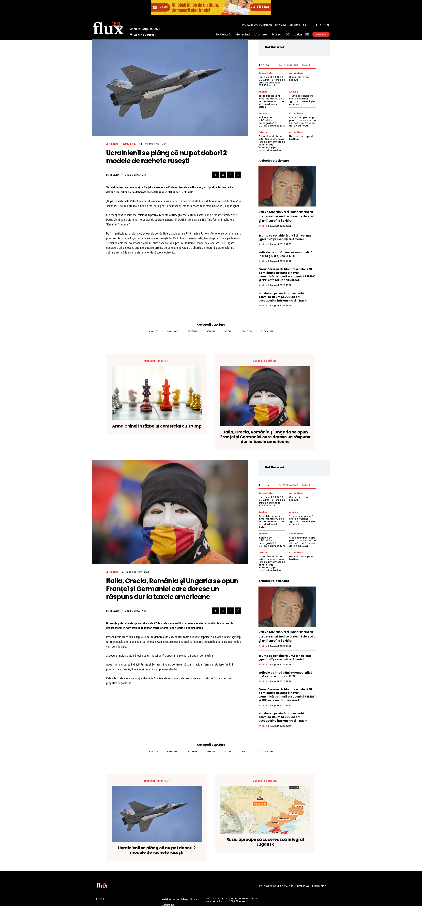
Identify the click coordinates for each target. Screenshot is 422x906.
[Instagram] (320, 25)
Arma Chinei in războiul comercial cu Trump (156, 426)
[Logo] (108, 27)
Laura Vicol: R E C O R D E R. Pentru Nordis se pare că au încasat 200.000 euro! (271, 81)
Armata (129, 144)
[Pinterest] (230, 175)
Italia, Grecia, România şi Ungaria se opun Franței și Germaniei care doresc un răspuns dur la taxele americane (265, 437)
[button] (305, 25)
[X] (324, 25)
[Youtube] (328, 25)
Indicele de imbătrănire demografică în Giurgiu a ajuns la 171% (271, 121)
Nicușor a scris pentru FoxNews (302, 138)
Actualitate (265, 73)
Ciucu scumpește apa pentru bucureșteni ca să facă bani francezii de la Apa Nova (302, 121)
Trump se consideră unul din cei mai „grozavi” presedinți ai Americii (302, 100)
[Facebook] (316, 25)
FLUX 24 (114, 175)
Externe (263, 132)
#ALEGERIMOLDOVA (288, 65)
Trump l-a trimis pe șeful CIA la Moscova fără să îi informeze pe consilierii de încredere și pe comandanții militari (271, 143)
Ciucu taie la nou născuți (299, 78)
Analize (112, 144)
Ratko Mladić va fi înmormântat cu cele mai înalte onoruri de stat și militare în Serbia (271, 101)
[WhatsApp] (238, 175)
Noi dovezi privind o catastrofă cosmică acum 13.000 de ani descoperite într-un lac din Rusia (282, 296)
